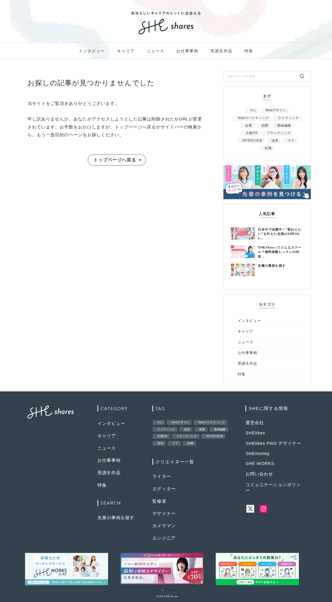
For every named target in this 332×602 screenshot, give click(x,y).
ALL (253, 110)
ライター (161, 476)
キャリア (126, 51)
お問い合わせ (259, 474)
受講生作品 (221, 51)
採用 (274, 140)
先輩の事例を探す (115, 517)
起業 (248, 125)
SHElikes (255, 432)
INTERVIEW (252, 140)
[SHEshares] (166, 34)
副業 (265, 125)
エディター (164, 488)
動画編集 (284, 125)
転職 (268, 148)
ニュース (155, 51)
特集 (249, 51)
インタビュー (92, 51)
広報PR (251, 133)
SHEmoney (257, 453)
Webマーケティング (253, 118)
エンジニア (164, 538)
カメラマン (164, 525)
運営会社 (254, 422)
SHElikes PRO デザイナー (273, 443)
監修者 (159, 501)
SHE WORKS (259, 463)
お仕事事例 (187, 51)
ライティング (288, 118)
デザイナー (164, 513)
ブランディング (279, 133)
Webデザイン (275, 110)
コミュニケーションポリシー (273, 487)
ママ (291, 140)
